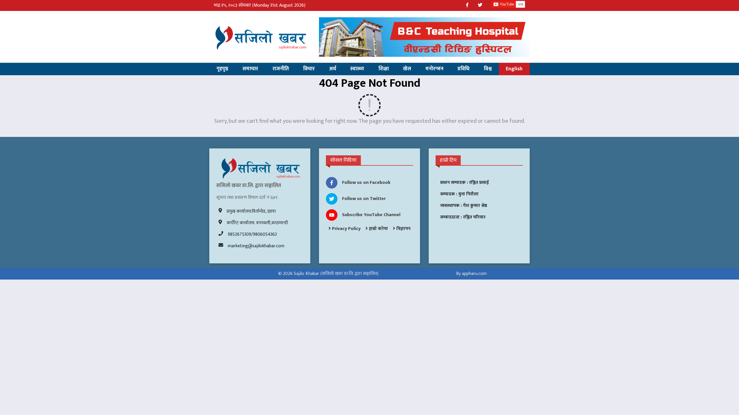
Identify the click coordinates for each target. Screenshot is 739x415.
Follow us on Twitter (364, 199)
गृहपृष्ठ (222, 69)
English (514, 69)
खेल (407, 69)
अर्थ (332, 69)
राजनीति (281, 69)
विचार (309, 69)
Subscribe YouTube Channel (371, 215)
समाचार (250, 69)
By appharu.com (471, 274)
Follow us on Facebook (366, 182)
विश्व (488, 69)
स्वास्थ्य (357, 69)
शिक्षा (383, 69)
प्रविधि (463, 69)
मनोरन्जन (434, 69)
